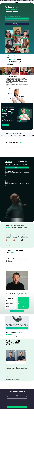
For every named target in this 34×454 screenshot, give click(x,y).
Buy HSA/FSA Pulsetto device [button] (16, 328)
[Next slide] (9, 245)
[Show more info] (14, 351)
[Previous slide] (7, 245)
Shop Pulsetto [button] (16, 18)
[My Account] (30, 2)
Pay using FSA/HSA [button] (16, 21)
